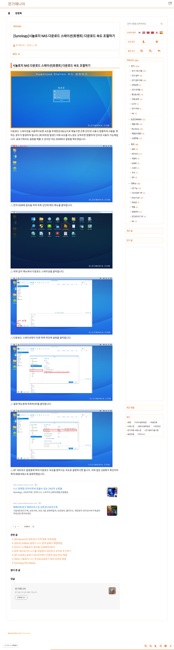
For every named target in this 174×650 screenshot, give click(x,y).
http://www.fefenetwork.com (25, 503)
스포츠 (135, 167)
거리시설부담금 (141, 422)
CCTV (135, 103)
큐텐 (129, 422)
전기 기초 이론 (138, 70)
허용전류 (154, 422)
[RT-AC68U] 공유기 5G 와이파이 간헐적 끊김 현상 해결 (40, 555)
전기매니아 (16, 3)
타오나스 (141, 434)
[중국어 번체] (152, 32)
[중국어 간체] (148, 32)
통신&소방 (137, 94)
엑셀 (134, 207)
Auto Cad (137, 197)
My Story (137, 128)
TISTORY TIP (138, 192)
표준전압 (131, 434)
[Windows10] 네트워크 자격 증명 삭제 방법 (35, 539)
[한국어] (139, 32)
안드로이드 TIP (138, 216)
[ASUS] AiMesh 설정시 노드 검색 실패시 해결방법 (38, 543)
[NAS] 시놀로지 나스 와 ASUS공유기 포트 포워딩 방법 (40, 559)
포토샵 (135, 202)
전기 (134, 66)
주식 (134, 172)
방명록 (18, 13)
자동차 (135, 158)
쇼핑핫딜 (136, 138)
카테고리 (132, 60)
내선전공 (157, 426)
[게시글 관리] (18, 526)
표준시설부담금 (144, 426)
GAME (135, 163)
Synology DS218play (25, 563)
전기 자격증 (137, 89)
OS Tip (136, 188)
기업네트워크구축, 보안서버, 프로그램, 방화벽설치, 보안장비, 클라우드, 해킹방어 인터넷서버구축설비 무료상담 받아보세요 (56, 512)
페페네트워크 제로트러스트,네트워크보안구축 (35, 507)
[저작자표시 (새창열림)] (33, 527)
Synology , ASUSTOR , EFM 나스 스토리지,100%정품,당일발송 (40, 492)
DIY (134, 177)
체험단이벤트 (137, 133)
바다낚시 (136, 153)
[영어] (143, 32)
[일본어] (156, 32)
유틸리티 (136, 211)
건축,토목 (136, 99)
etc (134, 113)
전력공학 (136, 85)
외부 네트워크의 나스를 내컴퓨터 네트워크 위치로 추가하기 (42, 551)
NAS (134, 149)
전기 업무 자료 (138, 80)
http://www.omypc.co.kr (23, 485)
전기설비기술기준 (152, 430)
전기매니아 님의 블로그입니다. (26, 592)
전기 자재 (136, 108)
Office (135, 183)
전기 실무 (136, 75)
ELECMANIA (137, 119)
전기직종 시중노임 (134, 430)
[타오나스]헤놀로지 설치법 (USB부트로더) (34, 547)
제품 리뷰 (136, 124)
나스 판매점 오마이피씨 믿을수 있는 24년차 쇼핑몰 (37, 488)
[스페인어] (161, 32)
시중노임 (131, 426)
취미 (134, 144)
